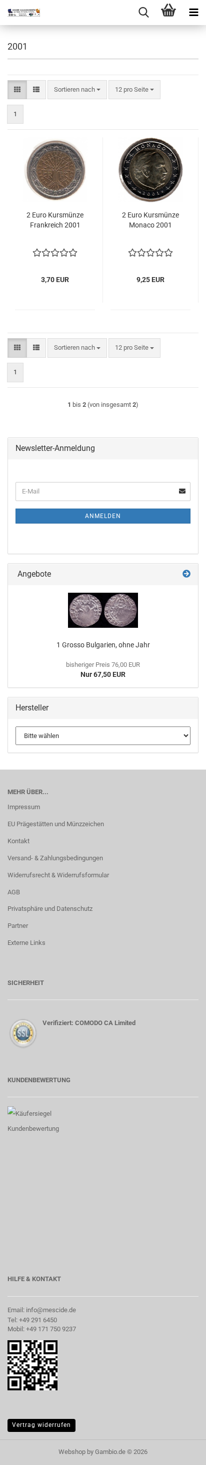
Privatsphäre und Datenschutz (50, 908)
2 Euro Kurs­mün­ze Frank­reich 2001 (55, 220)
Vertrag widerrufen (41, 1424)
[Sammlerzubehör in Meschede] (20, 12)
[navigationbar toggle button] (193, 12)
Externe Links (27, 942)
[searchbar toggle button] (143, 12)
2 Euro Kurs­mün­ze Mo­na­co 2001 (150, 220)
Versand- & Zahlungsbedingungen (55, 858)
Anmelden (103, 516)
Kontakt (19, 841)
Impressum (24, 807)
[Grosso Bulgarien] (103, 610)
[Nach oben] (179, 1449)
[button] (17, 90)
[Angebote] (186, 574)
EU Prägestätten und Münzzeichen (56, 824)
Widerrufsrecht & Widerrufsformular (58, 875)
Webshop (72, 1451)
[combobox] (77, 90)
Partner (18, 925)
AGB (14, 892)
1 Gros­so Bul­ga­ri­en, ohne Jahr (103, 645)
